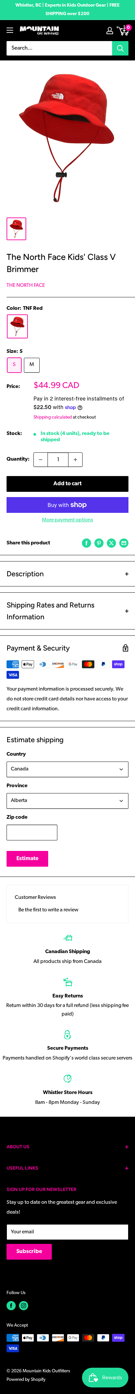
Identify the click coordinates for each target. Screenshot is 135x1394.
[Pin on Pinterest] (99, 543)
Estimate (27, 858)
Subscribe (29, 1251)
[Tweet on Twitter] (111, 543)
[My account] (109, 30)
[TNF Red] (17, 326)
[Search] (120, 48)
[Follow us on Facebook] (11, 1305)
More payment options (67, 520)
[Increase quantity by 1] (75, 460)
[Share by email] (123, 543)
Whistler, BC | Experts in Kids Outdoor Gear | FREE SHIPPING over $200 (67, 9)
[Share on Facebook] (86, 543)
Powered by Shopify (26, 1379)
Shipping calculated (52, 417)
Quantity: (18, 459)
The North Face (26, 285)
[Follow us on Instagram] (23, 1305)
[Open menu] (10, 30)
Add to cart (67, 484)
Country (16, 754)
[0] (123, 30)
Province (17, 785)
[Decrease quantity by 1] (41, 460)
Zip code (17, 817)
